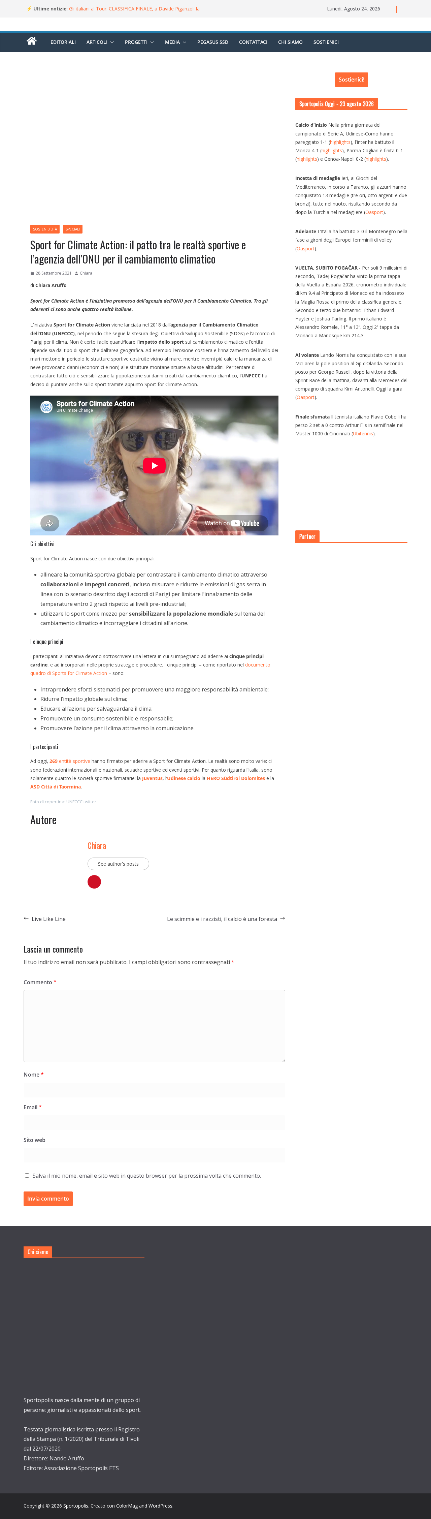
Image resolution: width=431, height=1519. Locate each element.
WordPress (160, 1505)
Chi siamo (290, 42)
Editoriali (63, 42)
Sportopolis (75, 1505)
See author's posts (118, 864)
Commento (40, 982)
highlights (340, 142)
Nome (34, 1074)
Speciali (73, 229)
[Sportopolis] (31, 44)
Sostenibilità (45, 229)
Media (172, 42)
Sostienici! (351, 79)
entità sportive (69, 761)
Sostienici (326, 42)
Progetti (136, 42)
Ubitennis (363, 433)
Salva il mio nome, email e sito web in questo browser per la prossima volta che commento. (147, 1175)
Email (33, 1107)
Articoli (97, 42)
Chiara (86, 273)
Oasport (374, 212)
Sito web (34, 1140)
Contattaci (253, 42)
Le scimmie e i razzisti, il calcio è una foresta (222, 919)
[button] (110, 42)
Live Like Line (49, 919)
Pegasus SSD (212, 42)
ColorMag (127, 1505)
